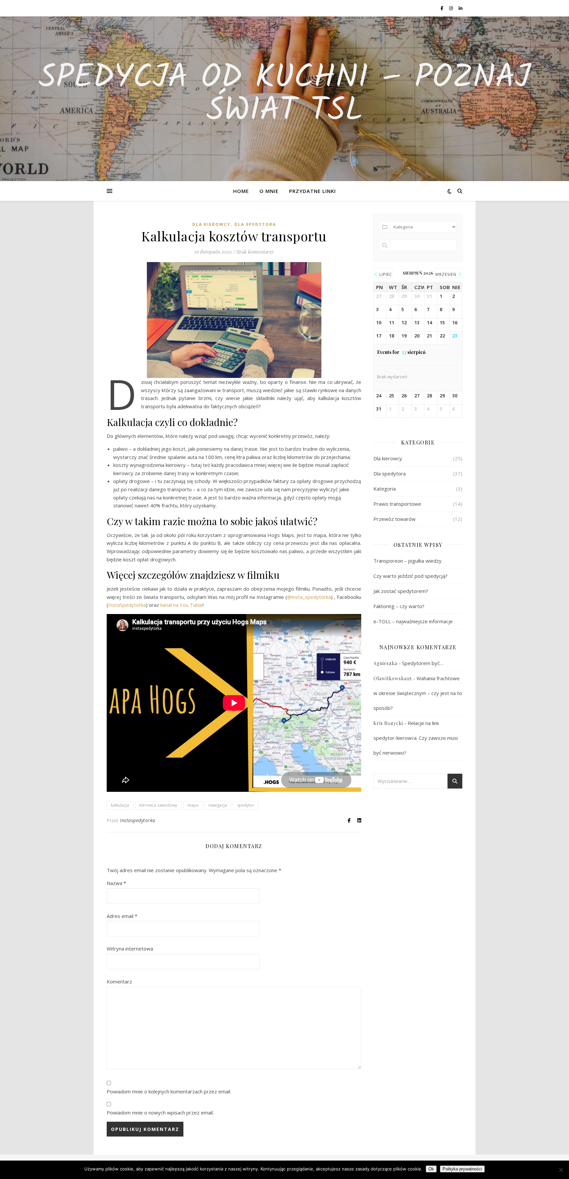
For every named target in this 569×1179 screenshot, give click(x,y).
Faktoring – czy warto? (398, 606)
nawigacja (217, 805)
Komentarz (119, 981)
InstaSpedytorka (127, 605)
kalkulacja (120, 805)
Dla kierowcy (211, 224)
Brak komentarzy (255, 251)
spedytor (245, 805)
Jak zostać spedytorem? (400, 591)
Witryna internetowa (130, 948)
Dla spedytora (255, 224)
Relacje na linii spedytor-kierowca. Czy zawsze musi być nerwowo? (415, 738)
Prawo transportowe (397, 503)
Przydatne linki (312, 191)
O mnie (269, 191)
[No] (560, 1169)
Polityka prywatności (462, 1168)
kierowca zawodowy (158, 805)
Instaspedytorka (137, 820)
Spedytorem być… (422, 663)
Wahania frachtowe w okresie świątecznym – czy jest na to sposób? (417, 693)
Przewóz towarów (394, 519)
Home (241, 191)
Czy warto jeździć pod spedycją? (410, 576)
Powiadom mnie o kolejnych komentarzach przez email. (169, 1091)
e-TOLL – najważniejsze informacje (413, 621)
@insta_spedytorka (309, 597)
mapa (192, 805)
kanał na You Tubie (181, 605)
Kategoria (384, 488)
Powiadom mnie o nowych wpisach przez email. (160, 1112)
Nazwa (116, 883)
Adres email (122, 916)
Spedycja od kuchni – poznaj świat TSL (284, 95)
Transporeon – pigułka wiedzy (407, 560)
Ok (431, 1168)
